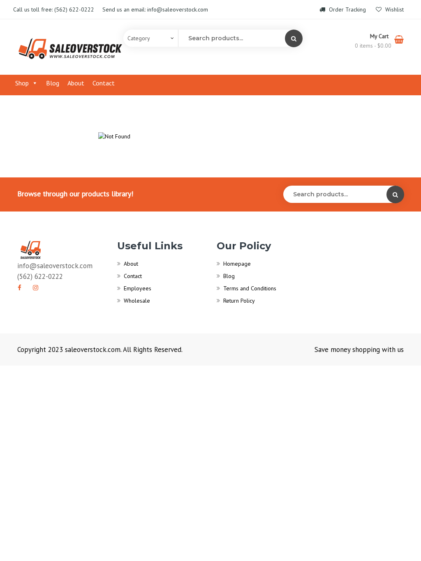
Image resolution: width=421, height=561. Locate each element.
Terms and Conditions (249, 288)
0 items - (373, 45)
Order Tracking (347, 9)
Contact (104, 83)
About (75, 83)
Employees (137, 288)
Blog (52, 83)
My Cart (380, 36)
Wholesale (137, 300)
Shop (22, 83)
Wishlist (394, 9)
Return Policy (239, 300)
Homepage (237, 263)
